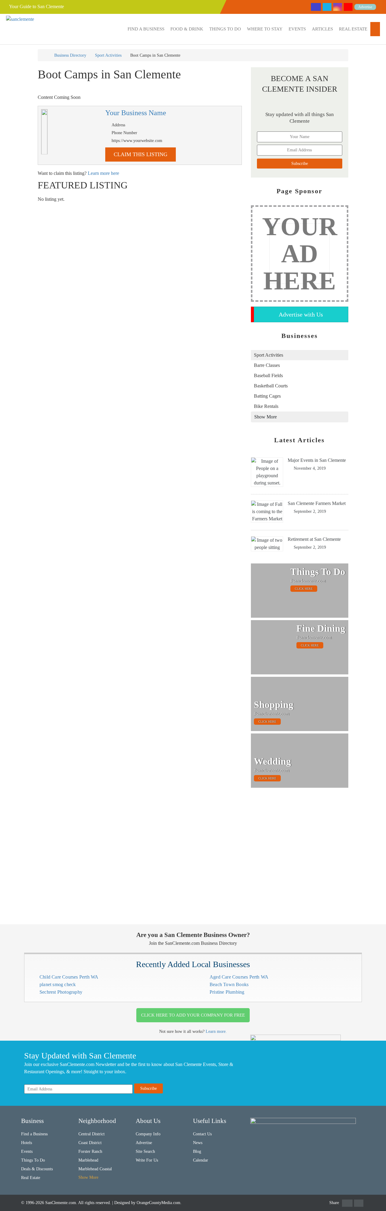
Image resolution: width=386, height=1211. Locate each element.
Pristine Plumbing (227, 992)
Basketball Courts (271, 385)
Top (371, 1196)
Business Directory (70, 55)
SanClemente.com (60, 1202)
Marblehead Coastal (95, 1169)
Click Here (304, 588)
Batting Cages (267, 396)
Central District (91, 1134)
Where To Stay (265, 29)
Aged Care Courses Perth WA (239, 976)
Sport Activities (108, 55)
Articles (322, 29)
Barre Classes (267, 365)
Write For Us (147, 1160)
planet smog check (58, 984)
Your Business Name (135, 113)
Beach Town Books (229, 984)
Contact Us (202, 1134)
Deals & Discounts (37, 1169)
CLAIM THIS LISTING (140, 154)
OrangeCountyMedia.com (158, 1202)
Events (297, 29)
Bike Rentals (266, 406)
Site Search (145, 1151)
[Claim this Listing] (44, 131)
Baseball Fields (268, 375)
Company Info (148, 1134)
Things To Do (225, 29)
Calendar (200, 1160)
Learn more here (103, 173)
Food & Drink (186, 29)
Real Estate (353, 29)
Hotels (26, 1142)
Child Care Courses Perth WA (69, 976)
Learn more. (216, 1031)
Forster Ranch (90, 1151)
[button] (146, 29)
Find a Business (146, 29)
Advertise (365, 7)
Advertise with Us (301, 314)
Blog (197, 1151)
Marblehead (88, 1160)
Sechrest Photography (61, 992)
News (197, 1142)
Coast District (90, 1142)
